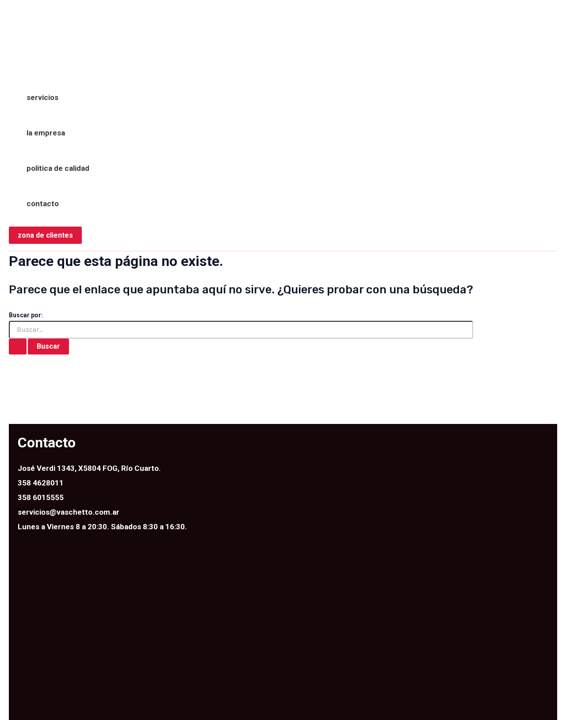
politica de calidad (58, 168)
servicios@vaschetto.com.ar (68, 512)
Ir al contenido (34, 15)
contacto (43, 203)
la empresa (46, 132)
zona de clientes (45, 235)
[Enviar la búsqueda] (18, 346)
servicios (42, 97)
